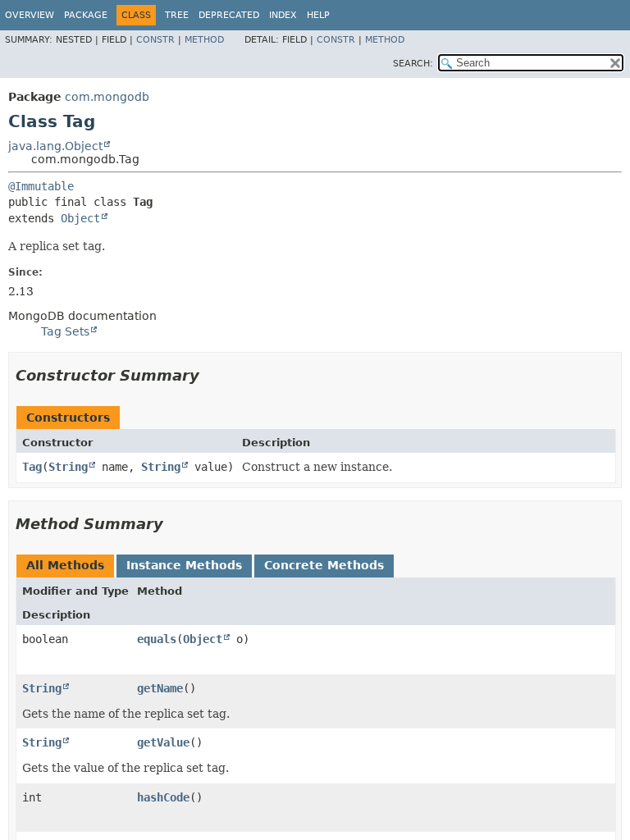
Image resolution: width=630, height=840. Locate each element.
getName (160, 688)
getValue (163, 742)
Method (204, 39)
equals (156, 639)
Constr (155, 39)
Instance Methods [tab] (184, 565)
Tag (32, 466)
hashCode (163, 797)
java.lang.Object (55, 146)
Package (85, 15)
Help (318, 15)
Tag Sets (65, 331)
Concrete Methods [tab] (324, 565)
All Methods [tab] (65, 565)
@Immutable (41, 186)
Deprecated (229, 15)
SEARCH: (413, 63)
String (68, 466)
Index (283, 15)
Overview (29, 15)
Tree (177, 15)
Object (80, 218)
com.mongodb (107, 96)
